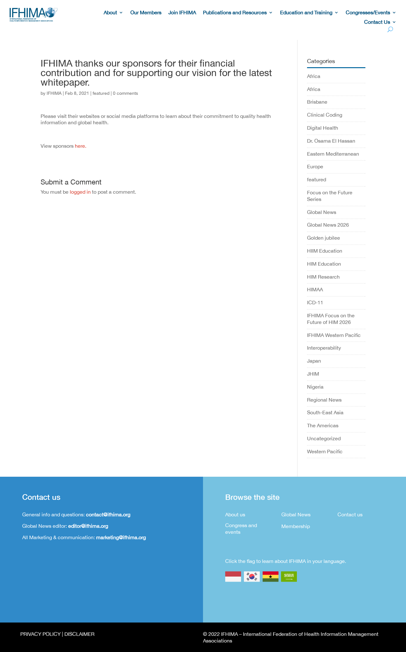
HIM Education (324, 264)
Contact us (350, 514)
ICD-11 (315, 302)
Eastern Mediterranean (333, 154)
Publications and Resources (235, 12)
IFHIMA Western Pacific (334, 335)
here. (81, 146)
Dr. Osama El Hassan (331, 141)
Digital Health (322, 128)
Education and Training (306, 12)
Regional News (324, 400)
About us (235, 514)
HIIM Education (324, 251)
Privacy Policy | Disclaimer (57, 634)
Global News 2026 (328, 225)
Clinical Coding (324, 115)
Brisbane (317, 102)
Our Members (145, 12)
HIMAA (315, 289)
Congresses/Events (368, 12)
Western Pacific (325, 451)
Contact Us (377, 22)
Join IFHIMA (182, 12)
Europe (315, 166)
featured (101, 93)
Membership (295, 526)
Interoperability (324, 348)
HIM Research (323, 277)
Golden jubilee (323, 238)
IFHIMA (54, 93)
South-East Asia (325, 412)
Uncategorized (324, 438)
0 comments (125, 93)
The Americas (322, 425)
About (110, 12)
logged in (80, 192)
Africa (313, 76)
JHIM (313, 374)
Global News (321, 212)
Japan (314, 361)
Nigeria (315, 387)
